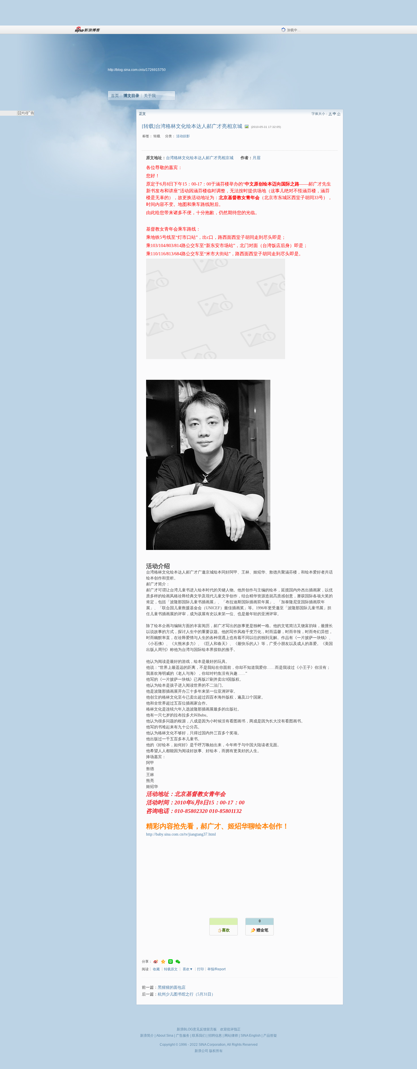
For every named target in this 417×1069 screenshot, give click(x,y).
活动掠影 (183, 136)
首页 (115, 95)
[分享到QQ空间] (163, 961)
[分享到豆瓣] (170, 961)
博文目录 (131, 95)
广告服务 (182, 1036)
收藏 (156, 969)
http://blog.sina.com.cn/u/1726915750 (137, 70)
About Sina (164, 1036)
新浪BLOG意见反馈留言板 (197, 1029)
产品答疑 (270, 1036)
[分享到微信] (178, 961)
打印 (200, 969)
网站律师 (231, 1036)
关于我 (150, 95)
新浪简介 (147, 1036)
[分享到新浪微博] (155, 961)
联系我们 (199, 1036)
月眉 (256, 158)
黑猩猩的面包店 (172, 987)
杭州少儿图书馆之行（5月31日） (186, 994)
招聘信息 (215, 1036)
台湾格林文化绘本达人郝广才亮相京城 (199, 158)
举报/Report (216, 969)
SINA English (251, 1036)
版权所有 (216, 1051)
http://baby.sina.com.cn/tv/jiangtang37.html (181, 834)
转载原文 (171, 969)
